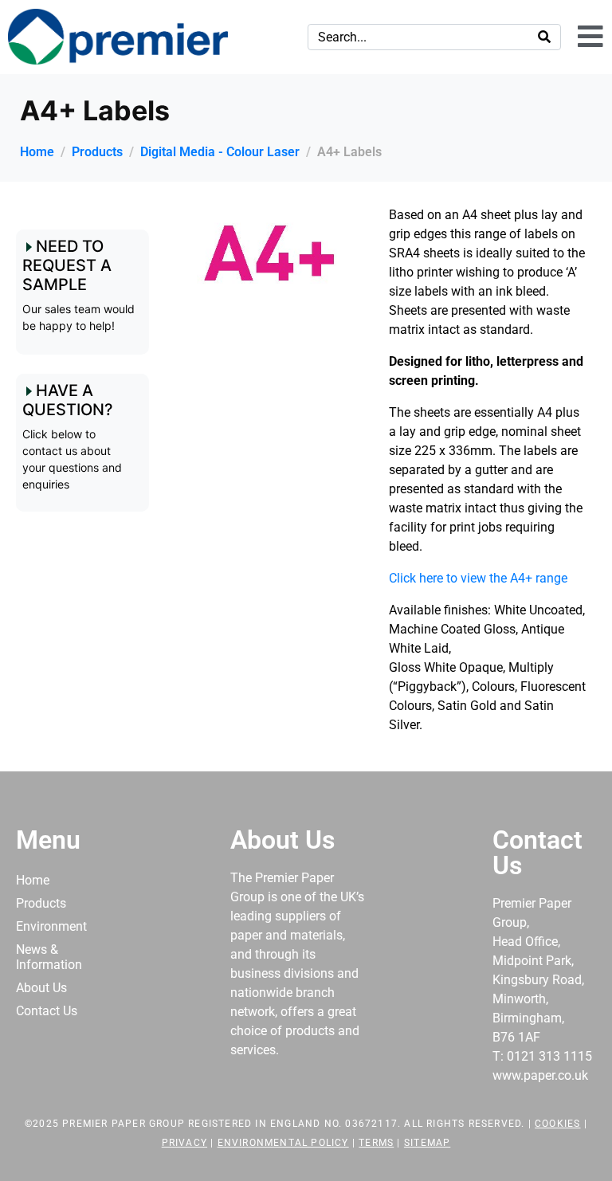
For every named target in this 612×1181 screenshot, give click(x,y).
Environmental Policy (283, 1142)
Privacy (184, 1142)
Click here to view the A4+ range (478, 578)
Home (32, 880)
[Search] (544, 37)
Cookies (557, 1123)
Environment (51, 926)
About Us (41, 987)
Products (41, 903)
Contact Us (46, 1010)
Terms (376, 1142)
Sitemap (427, 1142)
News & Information (49, 957)
